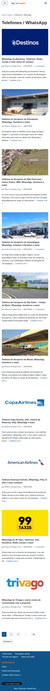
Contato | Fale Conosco (11, 675)
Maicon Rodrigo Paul (13, 66)
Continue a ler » (15, 80)
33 (34, 634)
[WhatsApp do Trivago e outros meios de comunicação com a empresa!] (25, 583)
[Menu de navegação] (5, 3)
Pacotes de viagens (10, 657)
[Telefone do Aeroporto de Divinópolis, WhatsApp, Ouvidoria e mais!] (25, 102)
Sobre (4, 667)
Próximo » (8, 641)
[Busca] (46, 3)
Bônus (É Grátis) (28, 657)
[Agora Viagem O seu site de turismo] (18, 3)
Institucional (7, 654)
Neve (16, 688)
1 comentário (39, 66)
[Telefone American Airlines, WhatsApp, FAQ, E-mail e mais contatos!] (25, 463)
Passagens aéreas (22, 654)
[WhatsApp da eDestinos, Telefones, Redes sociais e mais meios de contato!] (25, 42)
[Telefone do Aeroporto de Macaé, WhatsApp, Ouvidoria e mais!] (25, 342)
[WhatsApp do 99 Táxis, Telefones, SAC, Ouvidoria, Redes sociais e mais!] (25, 523)
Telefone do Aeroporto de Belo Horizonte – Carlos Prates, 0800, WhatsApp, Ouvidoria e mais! (23, 182)
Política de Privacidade (11, 671)
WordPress (31, 688)
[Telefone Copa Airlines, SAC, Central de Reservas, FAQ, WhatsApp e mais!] (25, 403)
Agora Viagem (7, 15)
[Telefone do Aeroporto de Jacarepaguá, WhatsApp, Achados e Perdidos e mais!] (25, 225)
